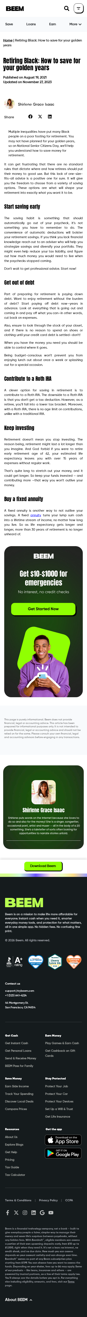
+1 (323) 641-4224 (16, 995)
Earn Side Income (17, 1086)
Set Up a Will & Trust (59, 1109)
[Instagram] (24, 1212)
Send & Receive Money (20, 1058)
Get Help (11, 1152)
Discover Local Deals (19, 1101)
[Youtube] (50, 1212)
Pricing (9, 1159)
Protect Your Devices (59, 1101)
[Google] (42, 1212)
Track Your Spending (19, 1094)
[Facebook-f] (7, 1212)
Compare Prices (16, 1109)
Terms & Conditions (18, 1200)
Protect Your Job (56, 1086)
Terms (71, 1282)
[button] (66, 8)
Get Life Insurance (57, 1116)
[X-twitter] (16, 1212)
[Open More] (80, 24)
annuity (35, 515)
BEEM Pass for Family (19, 1066)
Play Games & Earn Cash (62, 1043)
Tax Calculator (15, 1175)
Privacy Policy (48, 1200)
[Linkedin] (33, 1212)
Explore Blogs (14, 1144)
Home (7, 40)
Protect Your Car (56, 1094)
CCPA (69, 1200)
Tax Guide (12, 1167)
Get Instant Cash (16, 1043)
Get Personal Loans (18, 1050)
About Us (11, 1137)
